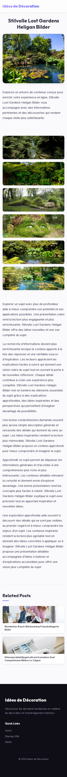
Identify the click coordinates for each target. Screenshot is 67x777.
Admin (8, 742)
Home (8, 730)
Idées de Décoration (25, 700)
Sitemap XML (12, 736)
